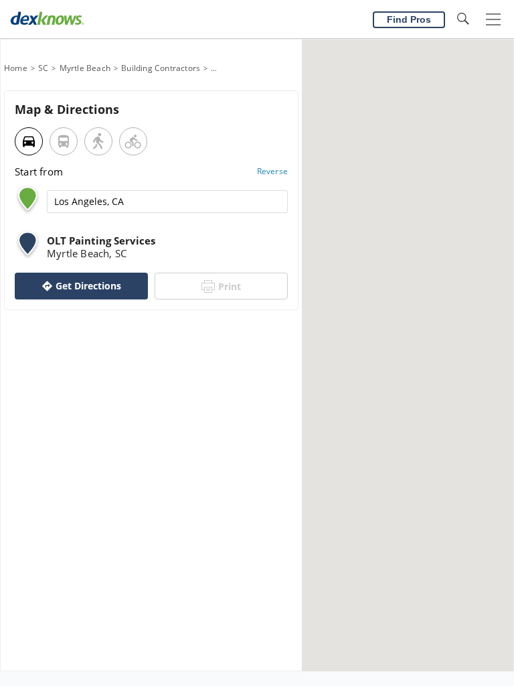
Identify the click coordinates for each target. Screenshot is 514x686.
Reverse (272, 171)
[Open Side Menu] (493, 19)
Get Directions (88, 285)
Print (229, 286)
